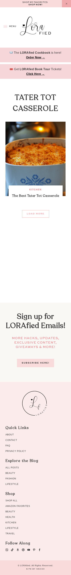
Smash (40, 569)
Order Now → (35, 57)
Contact (11, 440)
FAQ (7, 445)
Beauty (10, 473)
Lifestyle (12, 484)
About (9, 434)
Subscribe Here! (35, 363)
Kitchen (35, 189)
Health (10, 517)
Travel (10, 533)
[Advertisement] (35, 267)
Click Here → (35, 73)
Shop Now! (35, 5)
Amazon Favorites (17, 506)
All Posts (12, 467)
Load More (35, 214)
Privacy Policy (15, 451)
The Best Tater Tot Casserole (35, 196)
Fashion (10, 478)
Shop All (11, 500)
